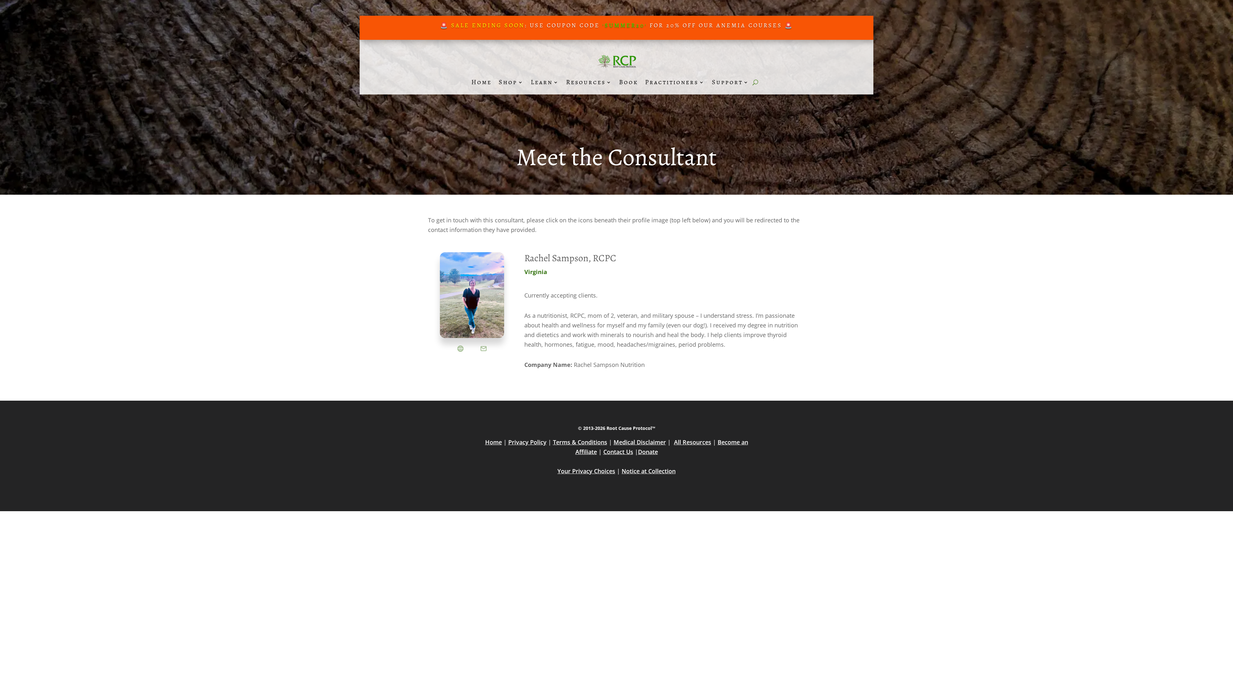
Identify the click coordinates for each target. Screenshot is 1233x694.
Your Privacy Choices (586, 471)
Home (481, 82)
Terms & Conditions (580, 442)
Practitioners (671, 82)
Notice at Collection (649, 471)
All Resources (692, 442)
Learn (542, 82)
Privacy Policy (527, 442)
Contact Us (618, 452)
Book (628, 82)
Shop (508, 82)
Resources (586, 82)
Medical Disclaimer (640, 442)
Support (727, 82)
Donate (648, 452)
